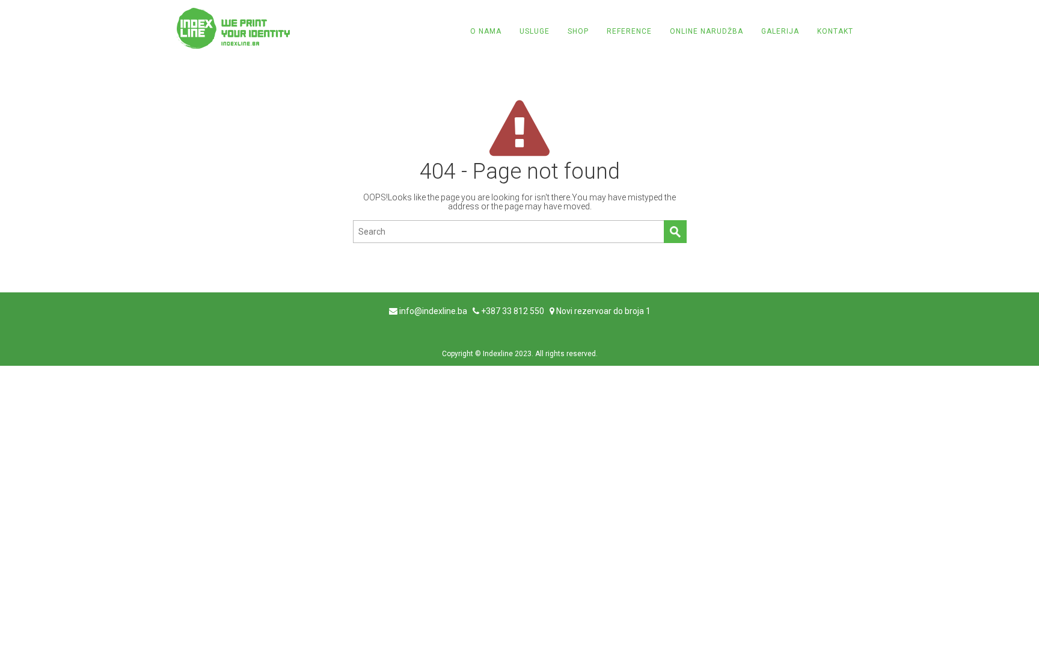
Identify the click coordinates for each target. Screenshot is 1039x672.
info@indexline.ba (433, 311)
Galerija (780, 31)
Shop (578, 31)
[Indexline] (233, 28)
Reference (629, 31)
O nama (485, 31)
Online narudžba (706, 31)
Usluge (535, 31)
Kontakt (835, 31)
